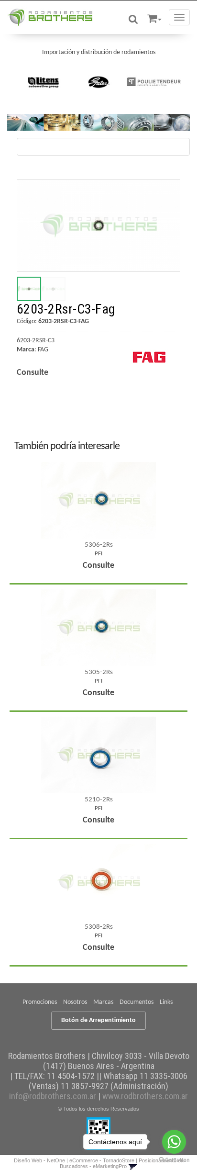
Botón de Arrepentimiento (98, 1020)
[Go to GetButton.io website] (174, 1160)
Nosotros (75, 1002)
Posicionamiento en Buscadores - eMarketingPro (122, 1163)
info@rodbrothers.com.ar (52, 1096)
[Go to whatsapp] (174, 1142)
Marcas (103, 1002)
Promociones (39, 1002)
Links (166, 1002)
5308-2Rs (99, 927)
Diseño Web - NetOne (39, 1160)
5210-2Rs (99, 799)
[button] (154, 17)
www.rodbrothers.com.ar (145, 1096)
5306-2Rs (99, 545)
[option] (43, 81)
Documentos (136, 1002)
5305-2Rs (99, 672)
